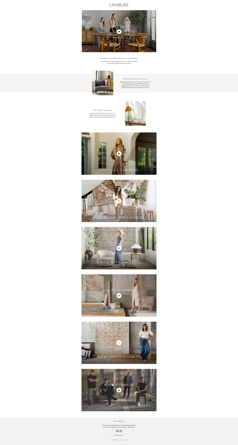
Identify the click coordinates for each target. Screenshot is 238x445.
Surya (121, 440)
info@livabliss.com (119, 435)
